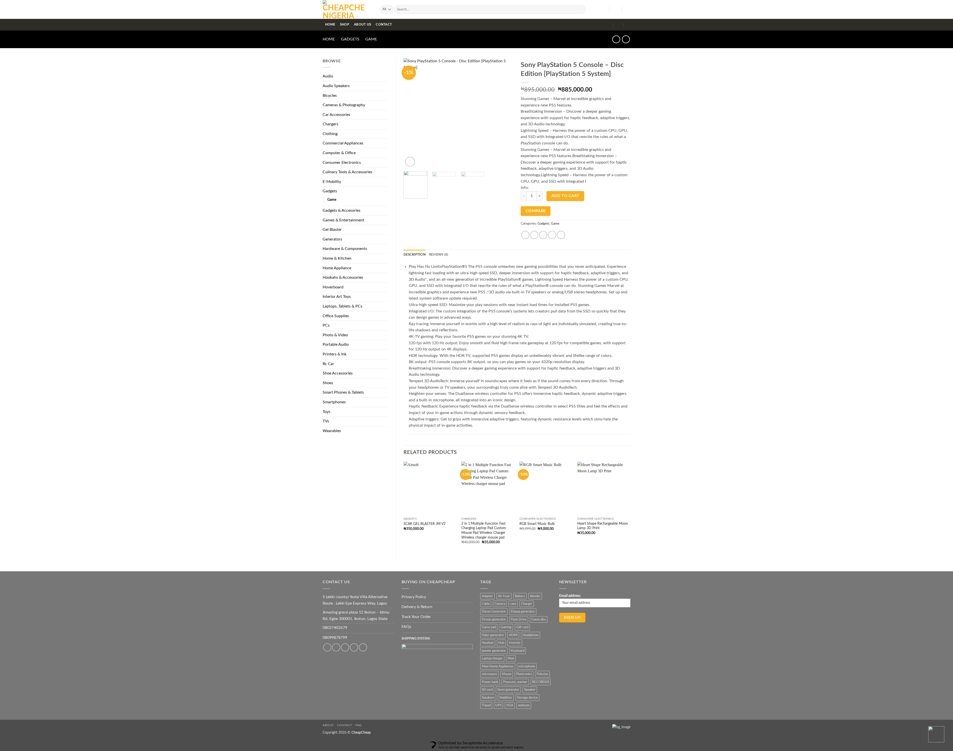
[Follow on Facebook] (327, 647)
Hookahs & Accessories (343, 277)
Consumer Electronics (342, 163)
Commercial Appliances (343, 143)
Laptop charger (492, 658)
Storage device (527, 697)
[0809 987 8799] (628, 25)
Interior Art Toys (337, 297)
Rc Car (328, 364)
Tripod (486, 705)
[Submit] (581, 9)
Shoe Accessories (338, 373)
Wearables (332, 431)
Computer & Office (339, 153)
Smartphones (334, 402)
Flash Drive (519, 619)
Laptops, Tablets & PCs (342, 306)
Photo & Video (335, 335)
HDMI (513, 635)
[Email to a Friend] (543, 235)
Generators (332, 239)
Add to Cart (565, 196)
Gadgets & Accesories (341, 210)
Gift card (522, 627)
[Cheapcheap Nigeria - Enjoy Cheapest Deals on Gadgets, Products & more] (347, 9)
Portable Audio (336, 344)
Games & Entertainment (343, 220)
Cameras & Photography (344, 105)
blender (535, 596)
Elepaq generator (523, 611)
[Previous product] (626, 39)
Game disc (538, 619)
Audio (328, 76)
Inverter (515, 642)
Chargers (330, 124)
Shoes (328, 383)
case (513, 603)
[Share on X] (534, 235)
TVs (326, 421)
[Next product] (616, 39)
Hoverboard (333, 287)
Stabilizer (505, 697)
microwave (489, 674)
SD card (487, 689)
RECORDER (540, 682)
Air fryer (504, 596)
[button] (615, 9)
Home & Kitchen (337, 258)
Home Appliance (337, 268)
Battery (520, 596)
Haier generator (493, 635)
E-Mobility (332, 182)
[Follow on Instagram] (336, 647)
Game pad (489, 627)
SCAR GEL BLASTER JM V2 (424, 524)
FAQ (358, 725)
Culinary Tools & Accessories (347, 172)
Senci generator (508, 689)
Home (330, 24)
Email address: (570, 596)
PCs (326, 325)
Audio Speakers (336, 86)
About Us (362, 24)
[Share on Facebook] (525, 235)
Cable (486, 603)
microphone (526, 666)
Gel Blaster (332, 230)
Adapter (487, 596)
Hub (501, 642)
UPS (498, 705)
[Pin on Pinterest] (552, 235)
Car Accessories (336, 115)
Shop (344, 24)
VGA (509, 705)
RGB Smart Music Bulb (537, 524)
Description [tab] (415, 254)
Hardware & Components (345, 249)
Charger (526, 603)
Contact (384, 24)
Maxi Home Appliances (498, 666)
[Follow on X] (354, 647)
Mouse (506, 674)
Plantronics (524, 674)
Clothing (330, 134)
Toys (326, 412)
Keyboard (517, 650)
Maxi (511, 658)
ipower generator (494, 650)
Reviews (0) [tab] (438, 254)
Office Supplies (336, 316)
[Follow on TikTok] (345, 647)
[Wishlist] (604, 9)
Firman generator (494, 619)
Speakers (488, 697)
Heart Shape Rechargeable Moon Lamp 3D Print (602, 526)
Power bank (490, 682)
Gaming (506, 627)
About (328, 725)
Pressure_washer (515, 682)
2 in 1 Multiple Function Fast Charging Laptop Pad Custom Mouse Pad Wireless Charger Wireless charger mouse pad (483, 530)
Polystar (542, 674)
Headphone (530, 635)
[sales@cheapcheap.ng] (608, 25)
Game (371, 39)
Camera (499, 603)
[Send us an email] (363, 647)
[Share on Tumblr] (561, 235)
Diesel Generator (494, 611)
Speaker (530, 689)
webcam (524, 705)
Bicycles (330, 96)
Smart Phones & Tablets (343, 392)
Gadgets (350, 39)
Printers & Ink (334, 354)
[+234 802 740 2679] (618, 25)
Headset (488, 642)
